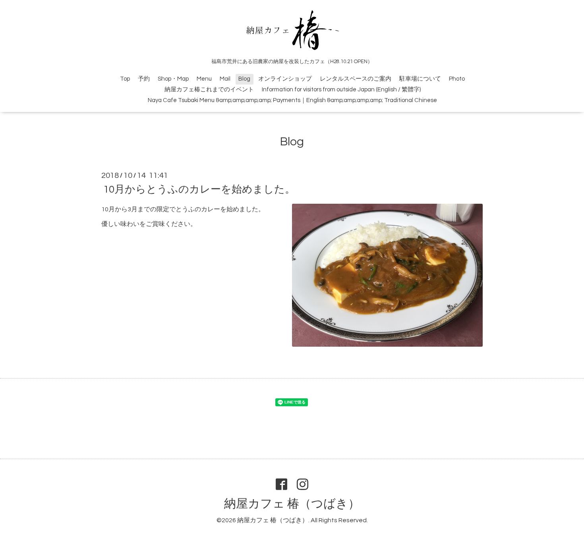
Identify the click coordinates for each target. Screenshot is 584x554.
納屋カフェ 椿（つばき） (292, 504)
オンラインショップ (285, 79)
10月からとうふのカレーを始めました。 (199, 189)
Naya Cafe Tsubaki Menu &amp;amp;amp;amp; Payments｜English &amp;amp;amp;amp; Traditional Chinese (292, 100)
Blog (244, 79)
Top (125, 79)
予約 (144, 79)
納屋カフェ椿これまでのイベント (209, 90)
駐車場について (420, 79)
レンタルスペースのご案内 (355, 79)
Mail (225, 79)
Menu (204, 79)
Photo (457, 79)
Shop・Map (173, 79)
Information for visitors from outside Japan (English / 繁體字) (341, 90)
